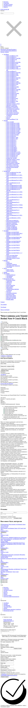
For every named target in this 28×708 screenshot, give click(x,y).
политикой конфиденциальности (9, 675)
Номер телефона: (5, 645)
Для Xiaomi (3, 307)
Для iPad (5, 604)
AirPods (5, 608)
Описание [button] (3, 387)
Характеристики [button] (5, 388)
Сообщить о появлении (6, 355)
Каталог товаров (5, 52)
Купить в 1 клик (17, 648)
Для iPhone (6, 603)
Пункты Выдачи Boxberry (7, 383)
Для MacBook (6, 605)
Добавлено (3, 532)
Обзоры (5, 594)
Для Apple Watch (7, 606)
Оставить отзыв (17, 518)
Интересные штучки (8, 610)
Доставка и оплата (7, 4)
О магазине (6, 3)
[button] (4, 340)
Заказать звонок (4, 676)
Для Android (4, 304)
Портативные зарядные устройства (12, 609)
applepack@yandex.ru (8, 620)
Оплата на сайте (7, 595)
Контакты (5, 1)
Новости (5, 7)
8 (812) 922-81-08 (5, 9)
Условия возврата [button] (5, 391)
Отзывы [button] (3, 392)
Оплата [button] (2, 390)
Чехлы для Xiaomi (5, 309)
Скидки (5, 591)
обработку (4, 674)
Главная (2, 302)
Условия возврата (7, 5)
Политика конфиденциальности (11, 596)
